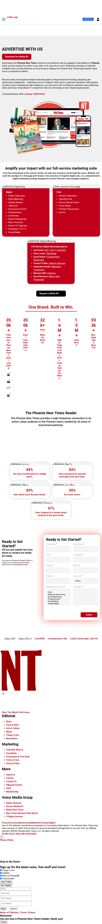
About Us (10, 774)
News (9, 721)
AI (36, 823)
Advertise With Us (14, 749)
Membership (12, 791)
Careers (10, 778)
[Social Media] (58, 601)
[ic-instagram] (8, 381)
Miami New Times (15, 809)
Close (3, 922)
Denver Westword (14, 806)
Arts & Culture (13, 728)
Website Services (57, 263)
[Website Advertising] (58, 594)
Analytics (51, 273)
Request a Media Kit (49, 293)
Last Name (78, 544)
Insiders (6, 873)
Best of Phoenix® (10, 875)
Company (78, 555)
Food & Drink (12, 725)
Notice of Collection (9, 912)
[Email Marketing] (58, 597)
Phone (49, 565)
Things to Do (8, 870)
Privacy (5, 823)
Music (9, 731)
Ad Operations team (21, 565)
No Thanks (6, 885)
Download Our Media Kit (16, 56)
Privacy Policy (13, 763)
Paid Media (51, 253)
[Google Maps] (58, 603)
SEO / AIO (49, 250)
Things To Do (12, 735)
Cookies (19, 823)
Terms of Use (12, 760)
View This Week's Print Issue (15, 712)
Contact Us (11, 781)
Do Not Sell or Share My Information (19, 834)
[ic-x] (8, 388)
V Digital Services (14, 816)
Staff (8, 788)
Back (3, 908)
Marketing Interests (55, 587)
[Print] (58, 592)
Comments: (78, 587)
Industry (77, 576)
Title (48, 555)
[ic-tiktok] (8, 395)
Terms (12, 823)
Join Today (6, 881)
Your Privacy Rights (46, 823)
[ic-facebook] (8, 374)
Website (49, 576)
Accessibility (29, 823)
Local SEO (61, 250)
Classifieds (11, 753)
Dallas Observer (13, 803)
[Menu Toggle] (3, 19)
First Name (51, 544)
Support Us (88, 19)
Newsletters (12, 738)
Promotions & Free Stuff (17, 756)
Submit (13, 908)
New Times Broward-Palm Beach (22, 813)
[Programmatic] (58, 599)
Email (76, 565)
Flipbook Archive (14, 785)
